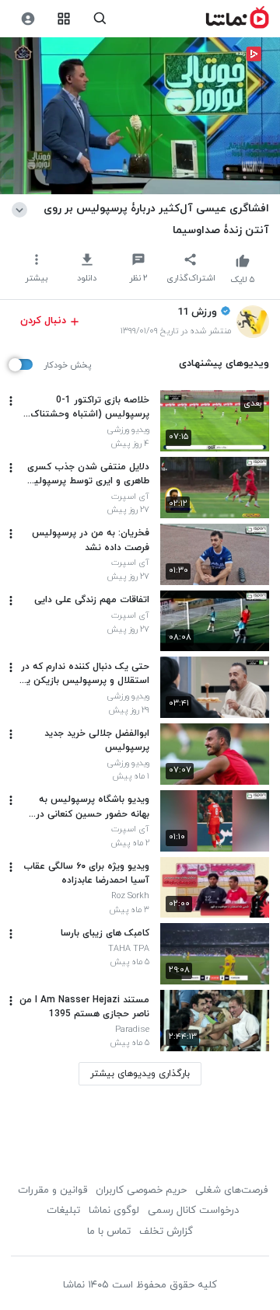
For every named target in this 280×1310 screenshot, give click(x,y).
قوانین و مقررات (52, 1190)
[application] (140, 116)
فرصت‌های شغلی (231, 1190)
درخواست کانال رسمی (193, 1211)
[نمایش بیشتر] (22, 208)
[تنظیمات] (27, 19)
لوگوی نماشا (114, 1211)
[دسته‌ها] (64, 19)
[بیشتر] (11, 401)
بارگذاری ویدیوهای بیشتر (140, 1074)
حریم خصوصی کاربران (141, 1190)
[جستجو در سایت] (100, 19)
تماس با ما (109, 1232)
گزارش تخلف (166, 1232)
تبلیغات (63, 1211)
